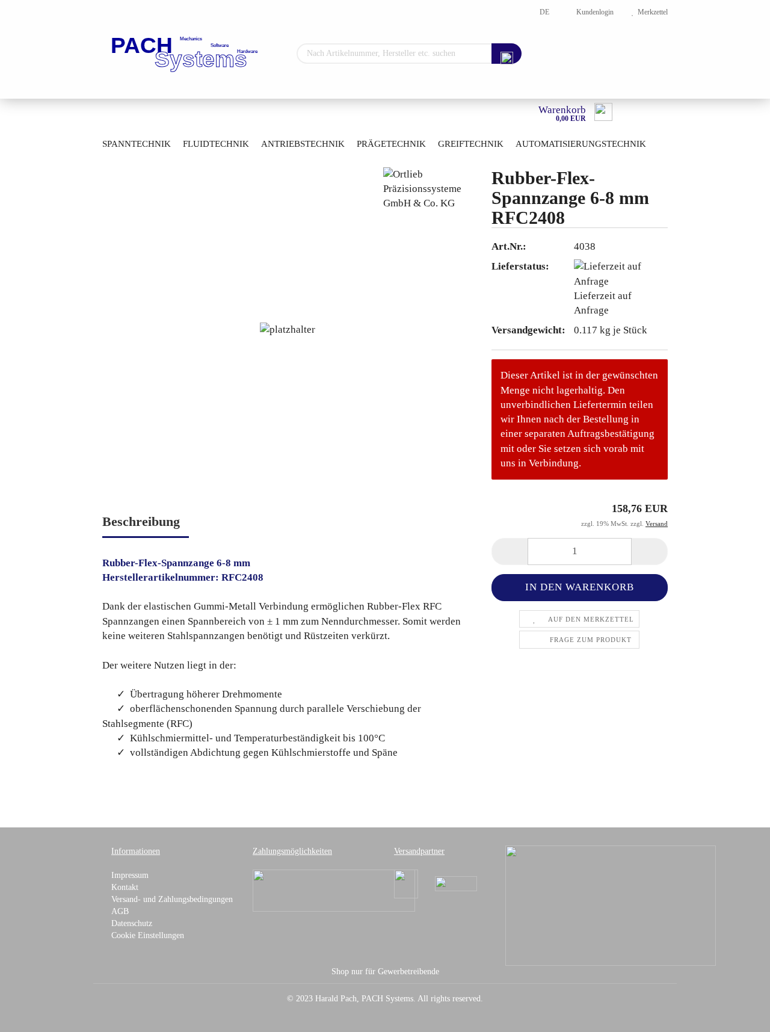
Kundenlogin (593, 12)
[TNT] (456, 883)
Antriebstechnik (303, 144)
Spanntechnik (136, 144)
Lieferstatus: (520, 266)
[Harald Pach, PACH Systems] (185, 54)
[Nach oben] (737, 1014)
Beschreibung (141, 521)
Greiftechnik (471, 144)
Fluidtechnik (216, 144)
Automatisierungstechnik (581, 144)
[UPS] (406, 883)
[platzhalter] (287, 329)
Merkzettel (651, 12)
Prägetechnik (391, 144)
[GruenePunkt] (610, 904)
